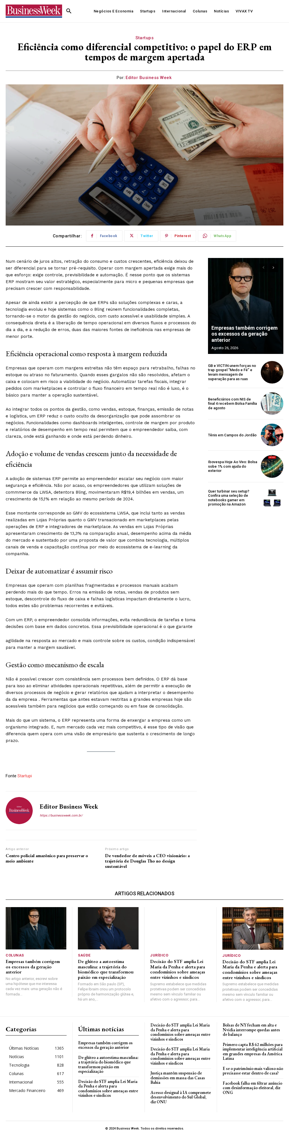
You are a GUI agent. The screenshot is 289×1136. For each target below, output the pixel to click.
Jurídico (159, 955)
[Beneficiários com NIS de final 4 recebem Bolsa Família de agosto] (272, 403)
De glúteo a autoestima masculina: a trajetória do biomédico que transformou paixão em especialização (105, 969)
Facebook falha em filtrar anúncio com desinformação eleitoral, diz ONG (252, 1087)
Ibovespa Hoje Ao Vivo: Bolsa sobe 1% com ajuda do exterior (232, 466)
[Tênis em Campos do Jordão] (272, 435)
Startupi (24, 775)
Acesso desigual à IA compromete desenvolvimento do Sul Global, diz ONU (180, 1097)
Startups (144, 37)
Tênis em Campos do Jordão (232, 435)
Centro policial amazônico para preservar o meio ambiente (47, 858)
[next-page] (274, 268)
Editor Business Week (149, 77)
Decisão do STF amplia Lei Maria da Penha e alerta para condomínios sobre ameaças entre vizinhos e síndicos (177, 969)
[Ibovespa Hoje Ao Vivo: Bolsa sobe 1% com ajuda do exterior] (272, 466)
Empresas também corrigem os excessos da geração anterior (244, 334)
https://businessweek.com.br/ (61, 815)
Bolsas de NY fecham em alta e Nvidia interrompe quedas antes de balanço (251, 1029)
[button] (69, 11)
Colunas (15, 955)
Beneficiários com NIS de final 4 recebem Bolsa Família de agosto (232, 403)
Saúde (84, 955)
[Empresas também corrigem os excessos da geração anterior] (245, 306)
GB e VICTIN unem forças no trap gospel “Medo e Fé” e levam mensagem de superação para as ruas (232, 372)
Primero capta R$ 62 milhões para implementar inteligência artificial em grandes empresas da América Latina (253, 1051)
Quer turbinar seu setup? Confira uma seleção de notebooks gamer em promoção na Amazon (228, 498)
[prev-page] (263, 268)
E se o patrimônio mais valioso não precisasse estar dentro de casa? (253, 1071)
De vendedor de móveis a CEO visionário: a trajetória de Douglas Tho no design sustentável (147, 861)
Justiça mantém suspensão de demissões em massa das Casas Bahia (177, 1077)
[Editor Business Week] (19, 810)
